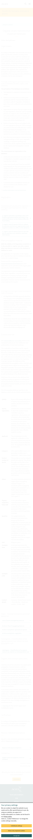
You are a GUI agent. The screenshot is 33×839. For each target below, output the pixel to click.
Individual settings (16, 826)
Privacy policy (8, 816)
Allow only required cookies (16, 831)
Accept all (16, 836)
